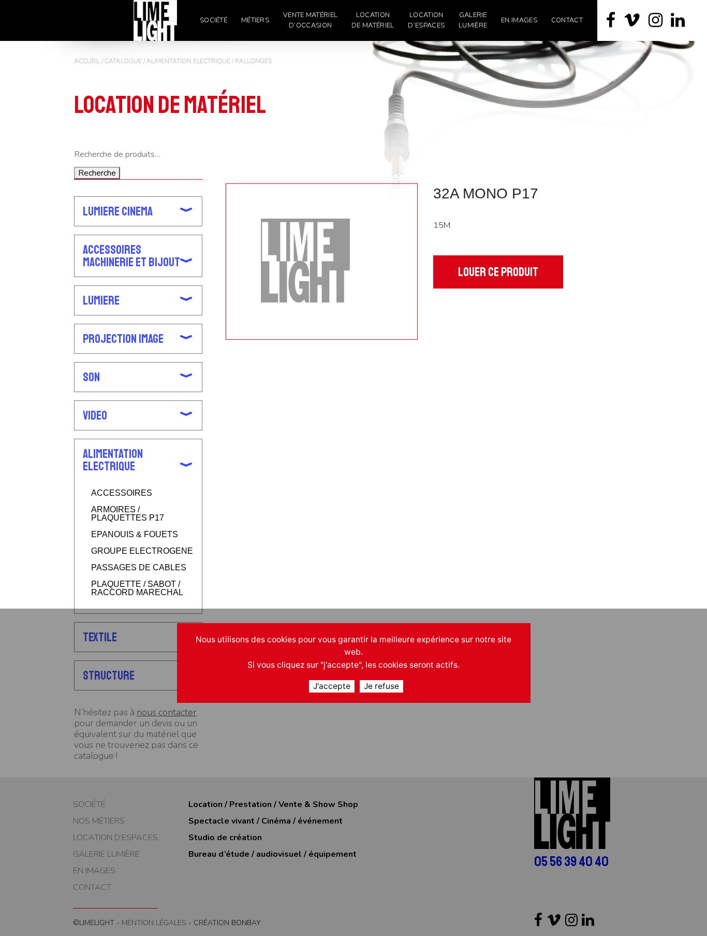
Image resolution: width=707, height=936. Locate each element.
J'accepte (331, 685)
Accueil (87, 61)
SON (91, 377)
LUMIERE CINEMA (118, 211)
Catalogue (123, 61)
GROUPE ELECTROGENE (142, 551)
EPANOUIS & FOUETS (134, 534)
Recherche (97, 173)
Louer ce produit (498, 272)
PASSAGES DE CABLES (138, 568)
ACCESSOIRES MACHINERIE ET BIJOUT (131, 255)
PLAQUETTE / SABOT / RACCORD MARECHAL (137, 588)
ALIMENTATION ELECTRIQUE (188, 61)
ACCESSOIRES (121, 493)
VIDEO (95, 415)
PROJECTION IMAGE (123, 339)
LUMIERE (101, 300)
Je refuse (381, 685)
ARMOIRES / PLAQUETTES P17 (127, 514)
